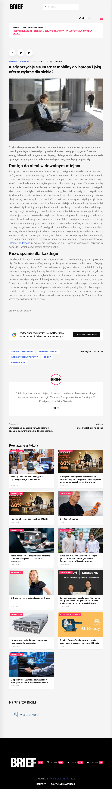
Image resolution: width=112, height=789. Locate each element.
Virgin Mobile (18, 362)
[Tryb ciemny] (89, 18)
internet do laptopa (22, 351)
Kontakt (41, 784)
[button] (10, 18)
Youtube (96, 762)
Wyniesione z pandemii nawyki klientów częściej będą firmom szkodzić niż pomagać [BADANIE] (31, 430)
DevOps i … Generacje (69, 519)
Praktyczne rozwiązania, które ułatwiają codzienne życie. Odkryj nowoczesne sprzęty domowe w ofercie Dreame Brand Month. (80, 479)
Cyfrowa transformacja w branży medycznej (31, 598)
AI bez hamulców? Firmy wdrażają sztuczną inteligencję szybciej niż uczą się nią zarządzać (30, 558)
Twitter (76, 762)
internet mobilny (48, 351)
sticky (47, 357)
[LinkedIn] (102, 351)
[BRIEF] (16, 6)
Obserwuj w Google (86, 335)
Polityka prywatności (63, 784)
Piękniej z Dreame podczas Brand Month (29, 519)
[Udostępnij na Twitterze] (20, 52)
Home (16, 27)
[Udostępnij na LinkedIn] (29, 52)
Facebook (35, 762)
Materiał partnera (33, 27)
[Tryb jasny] (80, 18)
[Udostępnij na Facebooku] (12, 52)
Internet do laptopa (19, 243)
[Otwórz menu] (101, 18)
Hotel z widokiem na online (89, 428)
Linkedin (56, 762)
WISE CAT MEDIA (59, 778)
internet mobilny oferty (24, 357)
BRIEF (43, 62)
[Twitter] (98, 351)
